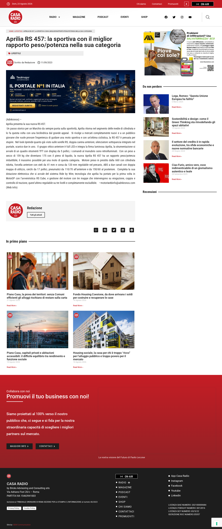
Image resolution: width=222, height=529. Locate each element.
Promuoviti (173, 4)
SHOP (144, 17)
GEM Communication (22, 525)
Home (11, 31)
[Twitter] (174, 17)
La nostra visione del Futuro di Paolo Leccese (121, 457)
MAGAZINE (79, 17)
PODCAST (103, 17)
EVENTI (125, 17)
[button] (96, 230)
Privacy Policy (14, 508)
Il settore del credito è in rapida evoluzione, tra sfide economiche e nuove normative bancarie (193, 145)
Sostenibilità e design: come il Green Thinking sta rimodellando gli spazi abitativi (193, 122)
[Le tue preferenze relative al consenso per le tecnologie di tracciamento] (217, 524)
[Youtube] (190, 17)
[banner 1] (70, 112)
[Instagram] (182, 17)
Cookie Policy (29, 508)
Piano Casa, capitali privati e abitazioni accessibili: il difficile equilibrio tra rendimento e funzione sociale (36, 356)
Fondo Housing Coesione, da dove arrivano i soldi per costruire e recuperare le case (103, 296)
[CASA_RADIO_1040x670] (180, 76)
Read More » (12, 306)
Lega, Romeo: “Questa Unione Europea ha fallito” (190, 97)
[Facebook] (166, 17)
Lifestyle (18, 31)
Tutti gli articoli (36, 215)
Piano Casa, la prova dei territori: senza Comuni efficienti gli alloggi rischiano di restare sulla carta (37, 296)
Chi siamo (141, 4)
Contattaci (157, 4)
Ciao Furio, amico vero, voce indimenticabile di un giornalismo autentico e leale (192, 168)
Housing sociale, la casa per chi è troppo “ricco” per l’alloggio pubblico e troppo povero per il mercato (101, 356)
